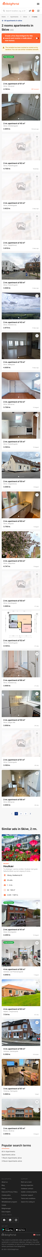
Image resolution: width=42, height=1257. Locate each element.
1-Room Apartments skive (12, 1158)
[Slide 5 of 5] (23, 79)
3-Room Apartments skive (12, 1161)
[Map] (38, 11)
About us (5, 1182)
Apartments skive (8, 1155)
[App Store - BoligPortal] (20, 1230)
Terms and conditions (28, 1198)
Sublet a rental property (29, 1192)
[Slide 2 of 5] (19, 79)
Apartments (14, 17)
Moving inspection (27, 1185)
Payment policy (7, 1198)
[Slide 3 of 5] (21, 79)
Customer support (27, 1195)
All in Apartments (8, 1151)
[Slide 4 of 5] (22, 79)
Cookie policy (6, 1195)
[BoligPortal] (11, 3)
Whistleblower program (9, 1202)
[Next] (30, 813)
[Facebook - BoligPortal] (4, 1220)
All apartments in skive (13, 21)
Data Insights (6, 1212)
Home (4, 17)
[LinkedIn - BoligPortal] (10, 1220)
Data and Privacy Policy (10, 1192)
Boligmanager (6, 1208)
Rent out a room (26, 1182)
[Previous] (11, 813)
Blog (3, 1185)
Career (4, 1205)
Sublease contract (27, 1188)
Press (3, 1188)
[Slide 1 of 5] (18, 79)
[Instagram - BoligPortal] (16, 1220)
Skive (25, 17)
